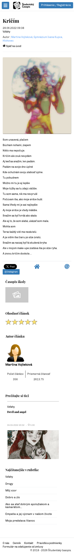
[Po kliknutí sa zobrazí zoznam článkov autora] (31, 352)
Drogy (9, 483)
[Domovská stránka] (37, 267)
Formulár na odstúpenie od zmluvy (23, 546)
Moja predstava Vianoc (20, 520)
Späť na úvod (13, 46)
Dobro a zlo (12, 497)
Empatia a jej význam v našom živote (28, 514)
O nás (6, 543)
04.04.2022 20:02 (15, 425)
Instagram (12, 272)
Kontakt (28, 543)
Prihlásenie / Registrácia (56, 5)
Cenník (17, 543)
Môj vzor (11, 490)
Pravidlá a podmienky (49, 543)
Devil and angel (16, 412)
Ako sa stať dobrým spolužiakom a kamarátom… (27, 506)
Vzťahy (6, 31)
